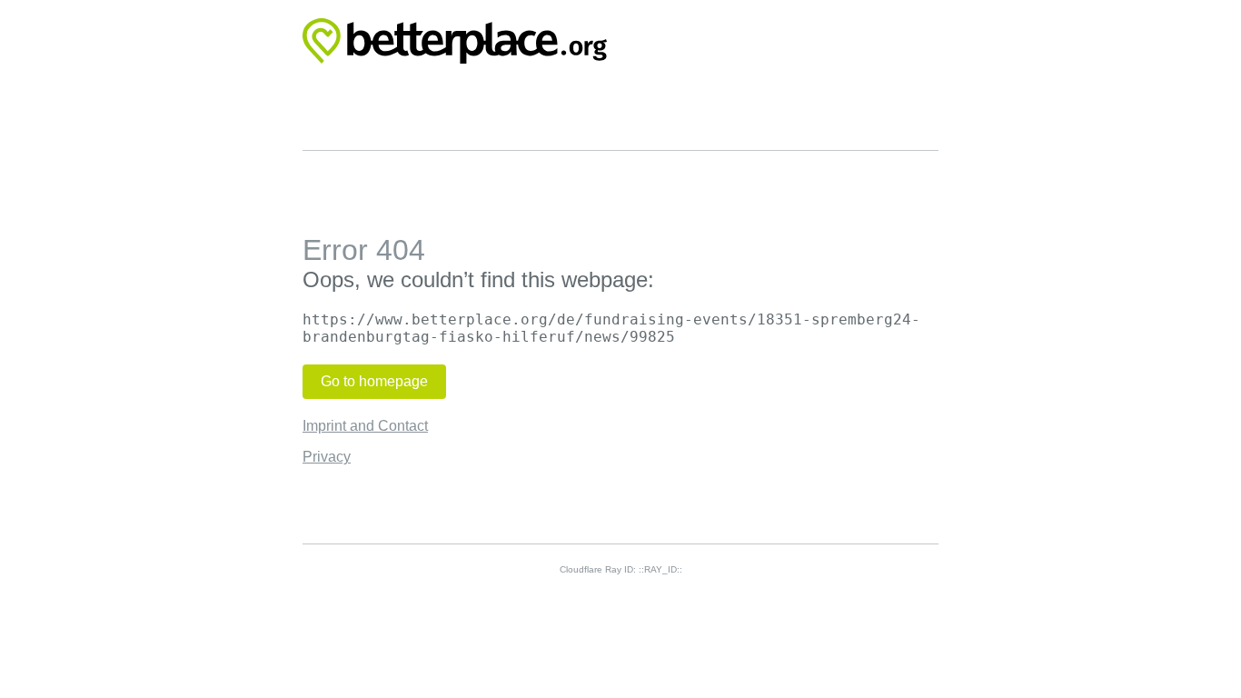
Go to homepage (374, 381)
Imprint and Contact (365, 426)
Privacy (327, 456)
